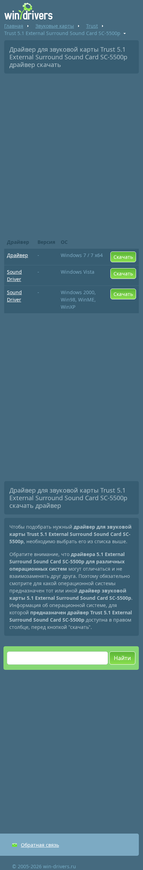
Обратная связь (40, 845)
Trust (92, 26)
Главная (13, 26)
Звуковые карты (54, 26)
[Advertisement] (71, 153)
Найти (122, 658)
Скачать (123, 257)
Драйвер (17, 255)
